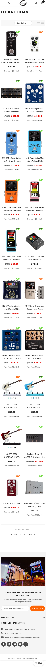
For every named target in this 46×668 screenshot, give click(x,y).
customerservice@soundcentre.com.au (25, 637)
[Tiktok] (25, 644)
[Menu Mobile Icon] (2, 3)
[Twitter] (9, 644)
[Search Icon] (11, 3)
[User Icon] (36, 3)
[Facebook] (3, 644)
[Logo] (23, 3)
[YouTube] (20, 644)
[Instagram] (14, 644)
